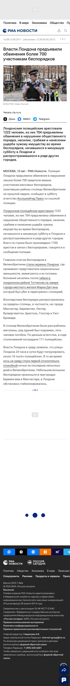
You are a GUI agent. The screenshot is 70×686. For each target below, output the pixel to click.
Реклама (27, 576)
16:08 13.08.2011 (12, 39)
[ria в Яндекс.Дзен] (21, 552)
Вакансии (8, 589)
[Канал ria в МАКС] (9, 552)
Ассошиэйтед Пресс (30, 198)
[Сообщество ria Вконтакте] (33, 552)
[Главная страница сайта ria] (19, 30)
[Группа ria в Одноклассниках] (45, 552)
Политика (8, 570)
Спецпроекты (11, 576)
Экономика (38, 570)
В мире (51, 570)
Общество (22, 570)
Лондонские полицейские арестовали (28, 211)
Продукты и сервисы (47, 576)
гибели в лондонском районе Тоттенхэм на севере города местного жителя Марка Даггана (31, 282)
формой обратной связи (33, 644)
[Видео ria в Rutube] (57, 552)
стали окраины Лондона (42, 264)
